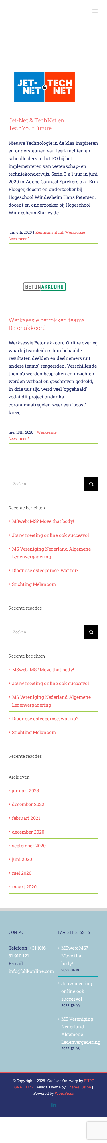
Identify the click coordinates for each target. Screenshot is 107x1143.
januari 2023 (25, 790)
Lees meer (18, 238)
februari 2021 (26, 818)
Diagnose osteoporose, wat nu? (45, 570)
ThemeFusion (79, 1087)
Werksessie (75, 232)
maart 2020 (24, 887)
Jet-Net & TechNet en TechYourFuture (36, 124)
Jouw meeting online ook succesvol (50, 535)
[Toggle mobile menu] (95, 11)
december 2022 (28, 804)
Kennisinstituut (49, 232)
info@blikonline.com (31, 971)
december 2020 (28, 832)
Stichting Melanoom (34, 584)
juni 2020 (22, 859)
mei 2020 (21, 873)
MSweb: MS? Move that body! (43, 521)
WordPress (64, 1093)
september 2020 (29, 845)
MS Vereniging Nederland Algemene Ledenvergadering (78, 1030)
